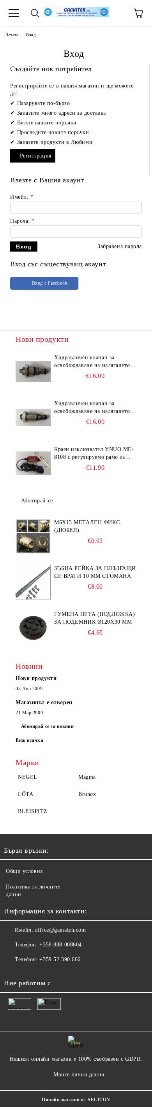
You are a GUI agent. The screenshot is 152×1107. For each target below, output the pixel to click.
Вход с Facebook (49, 283)
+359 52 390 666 (59, 959)
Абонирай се (37, 501)
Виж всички (30, 740)
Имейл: (21, 197)
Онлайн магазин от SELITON (76, 1099)
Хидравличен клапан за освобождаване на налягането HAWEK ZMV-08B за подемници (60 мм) (92, 362)
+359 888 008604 (60, 945)
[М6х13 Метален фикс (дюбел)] (33, 536)
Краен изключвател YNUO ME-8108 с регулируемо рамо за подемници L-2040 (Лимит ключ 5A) (94, 453)
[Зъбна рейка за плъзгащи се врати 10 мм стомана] (33, 582)
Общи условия (24, 871)
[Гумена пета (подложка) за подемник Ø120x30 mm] (33, 627)
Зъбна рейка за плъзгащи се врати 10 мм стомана (95, 572)
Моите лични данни (79, 1074)
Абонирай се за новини (47, 726)
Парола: (22, 221)
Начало (11, 35)
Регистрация (35, 156)
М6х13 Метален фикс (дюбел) (87, 526)
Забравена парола (119, 246)
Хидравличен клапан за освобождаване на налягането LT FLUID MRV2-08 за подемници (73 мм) (92, 407)
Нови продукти (36, 678)
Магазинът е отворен (44, 702)
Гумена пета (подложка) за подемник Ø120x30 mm (94, 618)
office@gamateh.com (60, 930)
